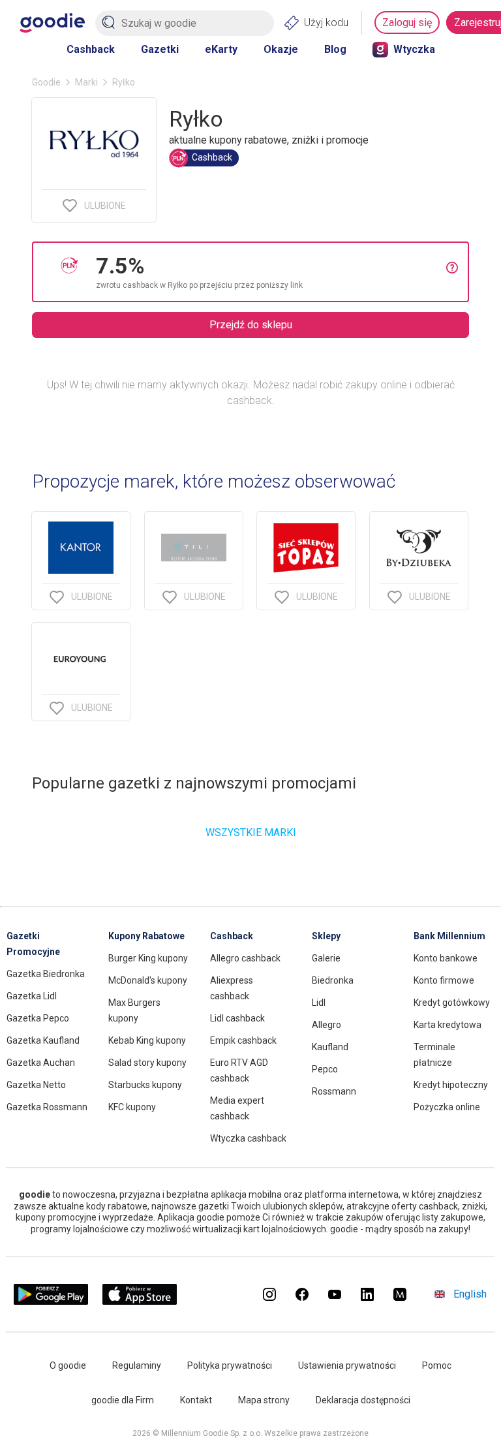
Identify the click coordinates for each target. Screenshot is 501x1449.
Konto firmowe (444, 980)
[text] (271, 272)
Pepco (325, 1069)
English (470, 1294)
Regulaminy (136, 1365)
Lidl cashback (237, 1018)
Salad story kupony (147, 1062)
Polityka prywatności (229, 1365)
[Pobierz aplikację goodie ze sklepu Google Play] (51, 1301)
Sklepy (326, 936)
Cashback (91, 49)
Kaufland (330, 1047)
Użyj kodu (326, 22)
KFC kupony (132, 1107)
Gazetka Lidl (32, 996)
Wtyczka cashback (248, 1138)
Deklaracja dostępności (363, 1400)
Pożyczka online (447, 1107)
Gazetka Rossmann (47, 1107)
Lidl (319, 1002)
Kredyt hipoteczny (451, 1085)
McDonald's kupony (147, 980)
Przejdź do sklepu (250, 325)
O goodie (68, 1365)
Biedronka (333, 980)
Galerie (326, 958)
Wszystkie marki (250, 832)
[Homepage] (52, 23)
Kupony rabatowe (146, 936)
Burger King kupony (148, 958)
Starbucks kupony (145, 1085)
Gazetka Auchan (41, 1062)
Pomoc (436, 1365)
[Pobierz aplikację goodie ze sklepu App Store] (140, 1301)
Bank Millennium (449, 936)
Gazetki (160, 49)
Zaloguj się (407, 22)
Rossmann (334, 1091)
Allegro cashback (245, 958)
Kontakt (196, 1400)
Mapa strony (264, 1400)
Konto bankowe (446, 958)
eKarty (221, 49)
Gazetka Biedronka (46, 974)
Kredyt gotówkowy (452, 1002)
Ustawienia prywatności (347, 1365)
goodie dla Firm (122, 1400)
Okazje (281, 49)
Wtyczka (414, 49)
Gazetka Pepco (38, 1018)
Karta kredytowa (447, 1025)
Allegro (326, 1025)
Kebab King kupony (147, 1040)
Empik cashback (243, 1040)
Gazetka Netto (36, 1085)
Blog (335, 49)
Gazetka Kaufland (43, 1040)
